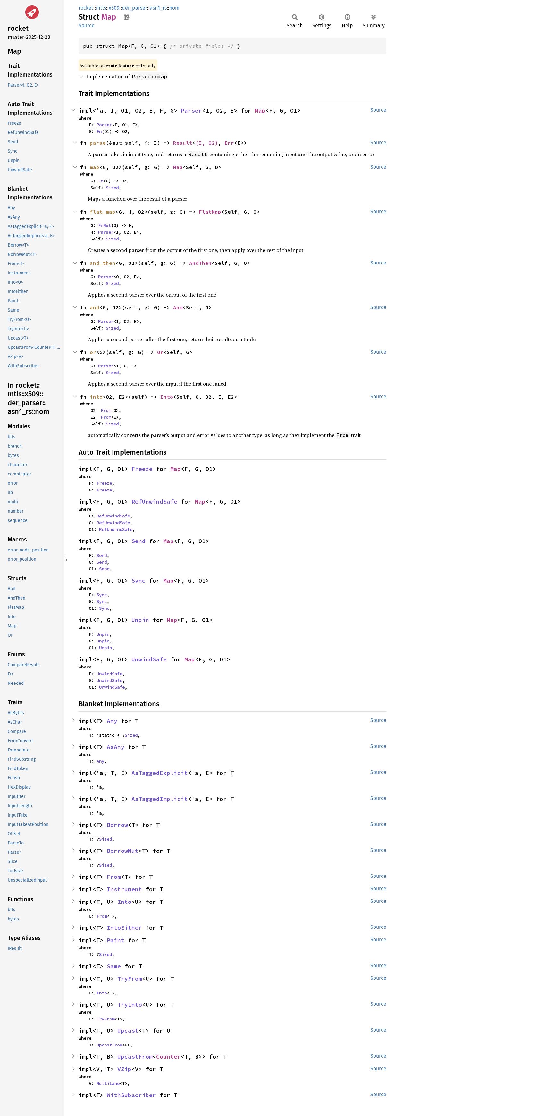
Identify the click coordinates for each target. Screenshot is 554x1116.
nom (174, 8)
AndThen (200, 263)
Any (112, 721)
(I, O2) (207, 142)
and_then (102, 263)
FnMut (104, 225)
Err (229, 142)
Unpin (140, 620)
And (178, 307)
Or (160, 352)
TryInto (129, 1004)
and (94, 307)
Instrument (124, 889)
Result (182, 142)
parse (98, 142)
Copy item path (126, 16)
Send (138, 541)
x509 (114, 8)
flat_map (102, 211)
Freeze (142, 469)
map (94, 167)
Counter (168, 1056)
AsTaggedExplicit (159, 772)
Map (260, 110)
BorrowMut (122, 850)
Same (114, 966)
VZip (124, 1069)
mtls (101, 8)
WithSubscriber (131, 1095)
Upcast (127, 1030)
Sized (112, 187)
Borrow (117, 824)
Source (87, 25)
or (93, 352)
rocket (86, 8)
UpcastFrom (109, 1045)
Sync (138, 580)
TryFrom (129, 978)
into (96, 396)
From (106, 410)
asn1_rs (158, 8)
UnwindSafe (149, 659)
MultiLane (108, 1083)
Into (166, 396)
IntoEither (124, 927)
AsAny (115, 747)
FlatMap (210, 211)
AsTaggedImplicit (159, 798)
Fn (99, 131)
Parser (191, 110)
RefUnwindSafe (154, 501)
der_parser (134, 8)
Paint (115, 940)
